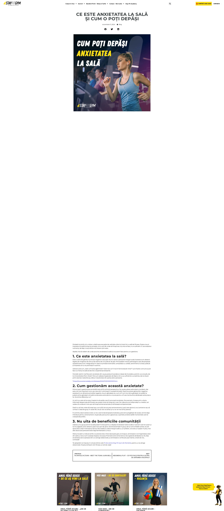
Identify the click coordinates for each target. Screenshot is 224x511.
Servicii (80, 4)
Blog (120, 24)
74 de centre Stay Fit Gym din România (117, 443)
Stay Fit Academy (131, 4)
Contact (111, 4)
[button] (170, 3)
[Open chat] (216, 495)
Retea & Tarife (101, 4)
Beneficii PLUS (91, 4)
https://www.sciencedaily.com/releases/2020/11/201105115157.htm (95, 381)
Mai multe (119, 4)
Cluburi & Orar (70, 4)
